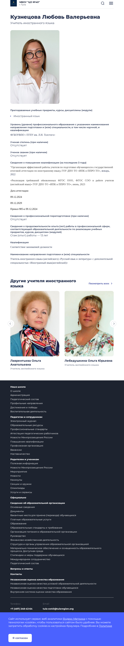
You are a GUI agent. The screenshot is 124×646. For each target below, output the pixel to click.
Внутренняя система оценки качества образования (41, 591)
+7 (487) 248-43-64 (21, 608)
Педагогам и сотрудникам (26, 417)
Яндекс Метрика (74, 618)
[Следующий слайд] (113, 323)
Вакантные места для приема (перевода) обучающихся (43, 515)
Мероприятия (18, 471)
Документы (17, 511)
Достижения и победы (23, 407)
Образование (18, 523)
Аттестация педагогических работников (34, 433)
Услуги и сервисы (21, 492)
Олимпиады (17, 488)
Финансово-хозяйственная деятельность (34, 539)
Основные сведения (22, 507)
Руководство (18, 535)
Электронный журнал (23, 421)
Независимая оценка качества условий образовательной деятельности (53, 583)
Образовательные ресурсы (26, 425)
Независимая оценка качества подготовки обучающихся (44, 587)
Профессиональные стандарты (28, 429)
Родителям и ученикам (24, 459)
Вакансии (16, 449)
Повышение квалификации (27, 441)
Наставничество (20, 453)
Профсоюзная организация (26, 445)
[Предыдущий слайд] (10, 323)
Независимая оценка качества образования (37, 579)
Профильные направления (26, 403)
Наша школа (18, 387)
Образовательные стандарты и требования (36, 527)
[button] (103, 3)
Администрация (20, 395)
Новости (15, 475)
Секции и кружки (20, 484)
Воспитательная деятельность (28, 411)
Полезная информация (24, 463)
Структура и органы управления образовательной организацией (49, 544)
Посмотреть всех (99, 283)
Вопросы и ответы (21, 569)
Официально (18, 497)
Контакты (16, 574)
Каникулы (16, 479)
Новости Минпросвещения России (31, 437)
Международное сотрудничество (30, 559)
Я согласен (20, 638)
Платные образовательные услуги (30, 519)
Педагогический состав (24, 399)
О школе (15, 391)
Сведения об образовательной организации (37, 503)
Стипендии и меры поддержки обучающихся (37, 555)
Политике (105, 625)
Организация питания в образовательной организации (43, 531)
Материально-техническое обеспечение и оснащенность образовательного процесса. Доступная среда (55, 550)
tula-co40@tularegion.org (58, 608)
